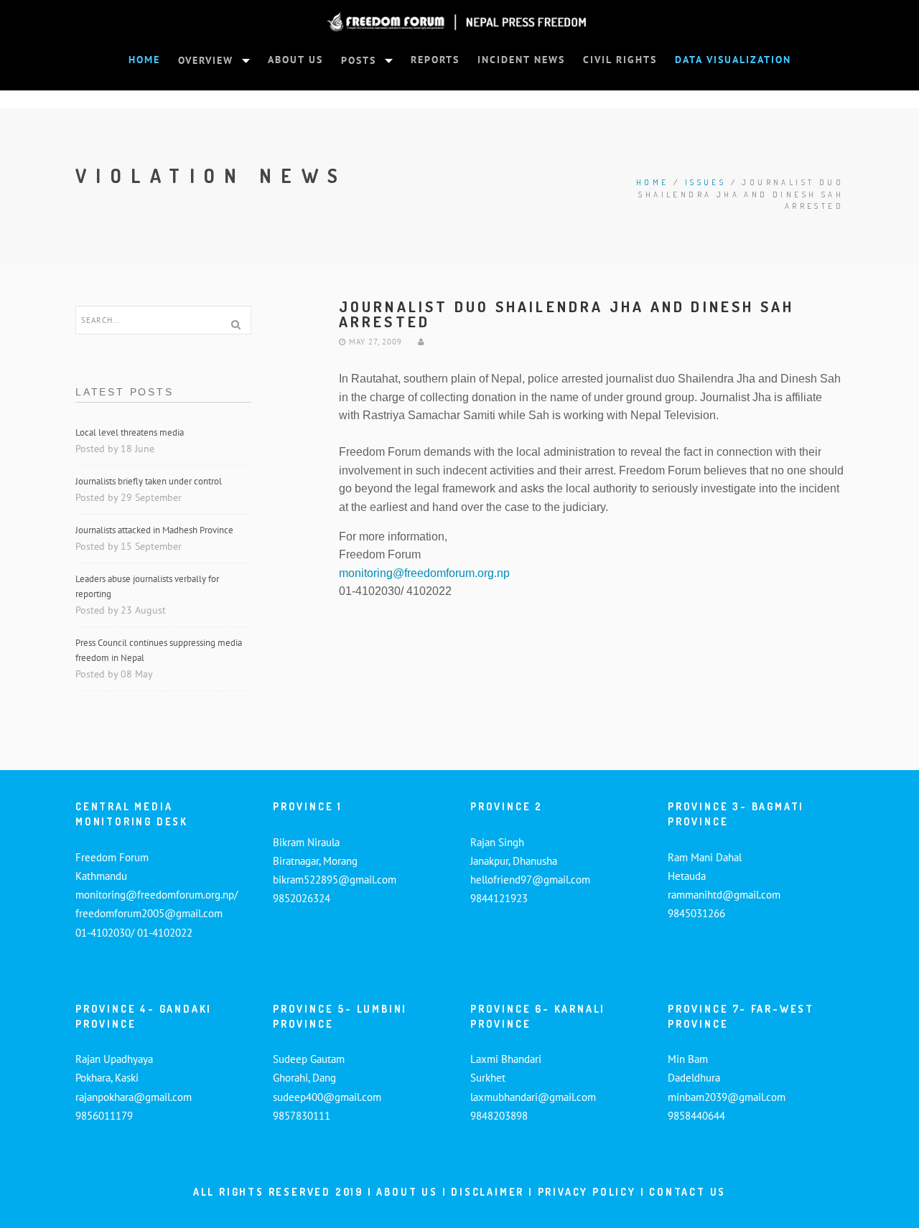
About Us (406, 1192)
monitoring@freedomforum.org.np (424, 573)
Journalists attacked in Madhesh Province (154, 530)
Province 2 (506, 806)
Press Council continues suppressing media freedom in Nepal (158, 650)
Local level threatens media (129, 432)
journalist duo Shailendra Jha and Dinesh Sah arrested (567, 313)
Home (652, 182)
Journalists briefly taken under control (149, 481)
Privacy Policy (586, 1192)
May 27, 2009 (374, 342)
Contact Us (687, 1192)
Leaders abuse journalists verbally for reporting (147, 586)
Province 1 (307, 806)
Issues (705, 182)
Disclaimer (489, 1192)
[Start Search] (235, 324)
